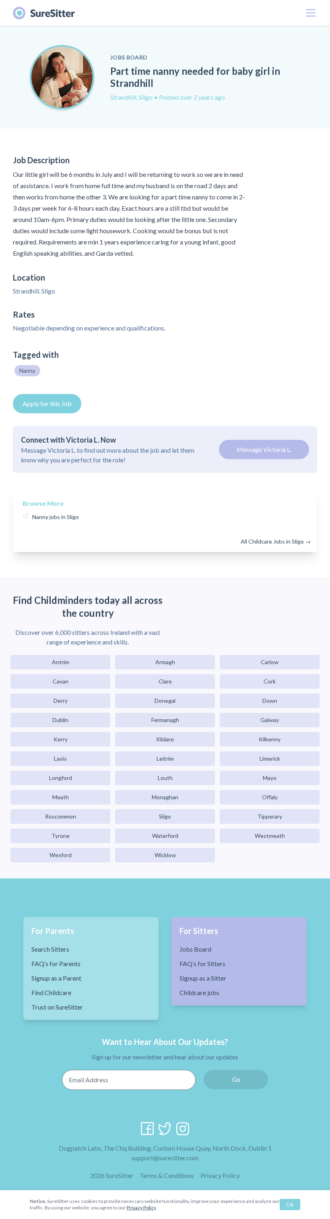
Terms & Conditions (167, 1175)
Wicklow (165, 855)
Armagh (165, 662)
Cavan (60, 681)
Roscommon (60, 816)
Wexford (61, 855)
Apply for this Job (47, 403)
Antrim (60, 662)
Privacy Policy (220, 1175)
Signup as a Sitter (202, 978)
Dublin (60, 719)
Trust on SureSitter (57, 1007)
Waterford (165, 835)
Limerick (270, 758)
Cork (270, 681)
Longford (60, 777)
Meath (60, 797)
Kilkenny (269, 739)
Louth (165, 777)
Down (269, 700)
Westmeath (270, 835)
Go (236, 1079)
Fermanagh (165, 719)
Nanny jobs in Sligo (55, 516)
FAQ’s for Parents (55, 963)
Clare (165, 681)
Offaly (270, 797)
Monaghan (165, 797)
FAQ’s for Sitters (202, 963)
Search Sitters (50, 949)
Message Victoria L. (264, 449)
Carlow (269, 662)
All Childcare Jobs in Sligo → (276, 541)
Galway (269, 719)
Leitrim (165, 758)
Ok (290, 1204)
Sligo (165, 816)
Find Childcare (51, 992)
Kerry (61, 739)
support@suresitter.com (165, 1158)
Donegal (165, 700)
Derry (61, 700)
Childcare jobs (199, 992)
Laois (60, 758)
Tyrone (61, 835)
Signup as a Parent (56, 978)
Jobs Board (195, 949)
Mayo (269, 777)
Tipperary (270, 816)
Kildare (165, 739)
